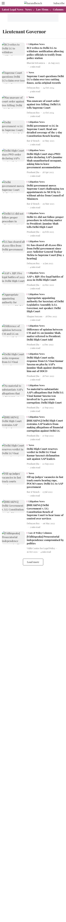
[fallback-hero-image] (14, 55)
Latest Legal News (12, 9)
